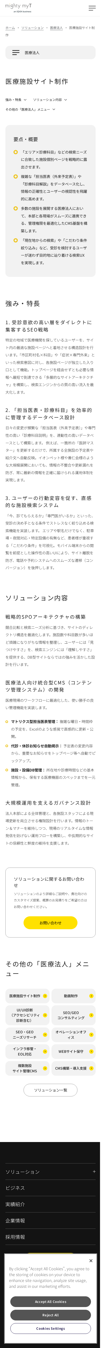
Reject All (48, 1315)
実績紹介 (15, 1204)
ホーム (10, 27)
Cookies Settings (48, 1328)
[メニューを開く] (92, 8)
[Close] (87, 1260)
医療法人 (56, 27)
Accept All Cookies (48, 1301)
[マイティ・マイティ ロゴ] (18, 8)
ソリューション (32, 27)
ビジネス (15, 1188)
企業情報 (15, 1220)
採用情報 (15, 1237)
